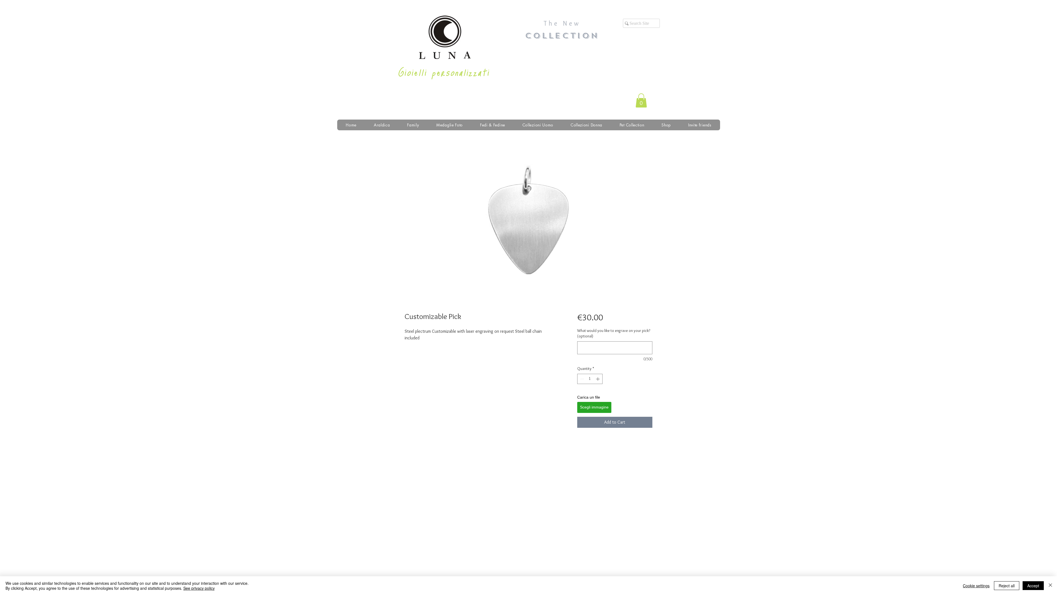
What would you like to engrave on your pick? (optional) (613, 333)
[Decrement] (581, 379)
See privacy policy (199, 588)
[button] (641, 100)
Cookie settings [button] (976, 585)
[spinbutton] (590, 379)
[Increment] (598, 379)
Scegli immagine (594, 407)
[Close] (1050, 586)
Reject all (1007, 585)
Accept (1033, 585)
